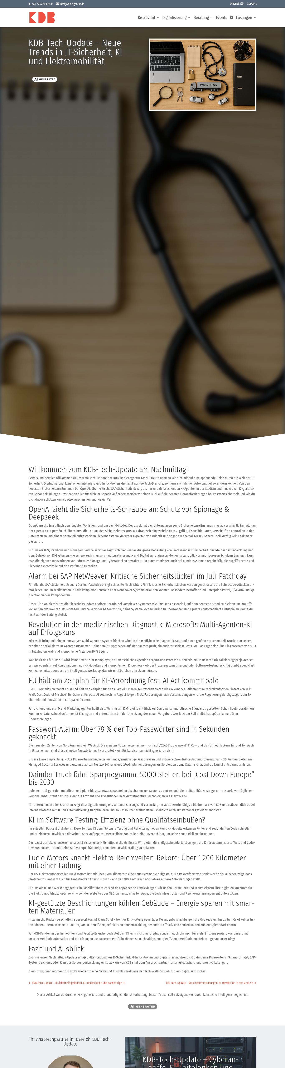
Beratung (201, 18)
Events (221, 18)
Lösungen (244, 18)
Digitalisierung (174, 18)
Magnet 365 (236, 3)
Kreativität (146, 18)
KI (231, 18)
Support (251, 3)
